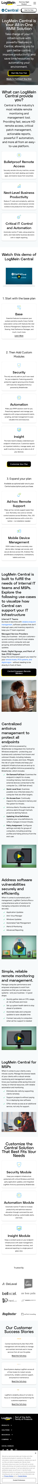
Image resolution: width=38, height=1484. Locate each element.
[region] (19, 1467)
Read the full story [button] (19, 1356)
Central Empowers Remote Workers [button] (19, 672)
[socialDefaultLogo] (3, 1450)
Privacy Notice (8, 1476)
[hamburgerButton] (34, 3)
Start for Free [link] (28, 10)
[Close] (35, 1453)
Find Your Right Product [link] (24, 3)
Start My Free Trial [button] (19, 73)
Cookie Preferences (19, 1480)
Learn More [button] (19, 336)
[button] (19, 277)
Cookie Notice (22, 1476)
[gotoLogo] (8, 3)
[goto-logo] (19, 1418)
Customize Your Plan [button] (19, 464)
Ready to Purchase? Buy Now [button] (19, 79)
